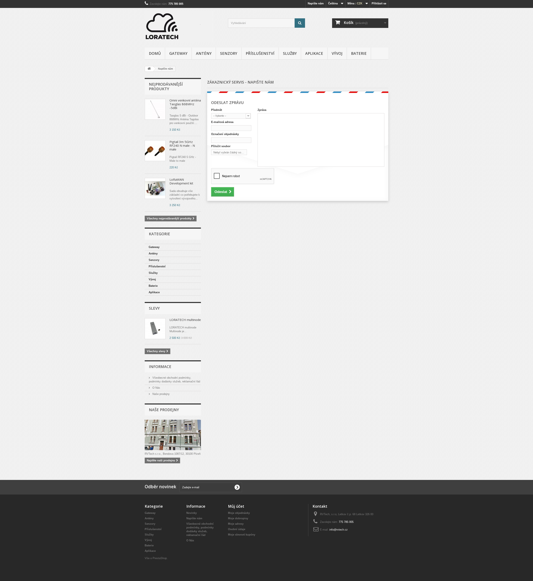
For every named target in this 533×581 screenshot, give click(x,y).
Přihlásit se (379, 3)
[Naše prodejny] (173, 435)
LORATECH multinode (185, 320)
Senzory (228, 53)
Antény (204, 53)
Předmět (216, 109)
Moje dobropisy (238, 518)
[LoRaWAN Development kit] (155, 188)
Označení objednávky (225, 134)
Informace (160, 366)
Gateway (178, 53)
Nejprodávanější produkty (166, 86)
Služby (290, 53)
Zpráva (262, 109)
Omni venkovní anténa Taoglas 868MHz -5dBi (185, 104)
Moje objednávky (239, 513)
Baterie (359, 53)
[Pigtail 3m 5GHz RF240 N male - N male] (155, 150)
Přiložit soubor (220, 146)
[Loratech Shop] (183, 26)
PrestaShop (160, 558)
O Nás (156, 387)
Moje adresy (236, 523)
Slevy (154, 308)
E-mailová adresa (222, 122)
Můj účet (236, 506)
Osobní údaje (236, 529)
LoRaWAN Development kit (181, 181)
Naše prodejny (161, 394)
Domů (155, 53)
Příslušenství (260, 53)
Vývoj (337, 53)
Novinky (191, 513)
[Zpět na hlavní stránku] (149, 68)
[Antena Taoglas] (155, 109)
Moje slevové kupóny (241, 534)
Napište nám (316, 3)
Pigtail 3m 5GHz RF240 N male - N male (182, 145)
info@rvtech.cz (338, 529)
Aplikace (314, 53)
